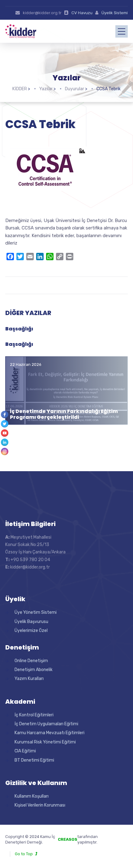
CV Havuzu (81, 12)
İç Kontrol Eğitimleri (34, 715)
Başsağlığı (19, 328)
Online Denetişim (31, 660)
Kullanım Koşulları (32, 796)
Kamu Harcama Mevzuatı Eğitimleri (49, 732)
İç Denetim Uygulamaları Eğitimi (46, 723)
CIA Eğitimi (25, 751)
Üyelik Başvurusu (31, 621)
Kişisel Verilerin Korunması (40, 805)
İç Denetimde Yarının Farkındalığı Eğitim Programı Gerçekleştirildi (64, 414)
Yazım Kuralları (29, 678)
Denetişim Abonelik (34, 669)
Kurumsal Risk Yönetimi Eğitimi (45, 742)
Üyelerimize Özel (31, 630)
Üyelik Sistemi (114, 12)
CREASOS (67, 839)
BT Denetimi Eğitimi (34, 760)
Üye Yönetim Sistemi (36, 612)
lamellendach (115, 842)
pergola (109, 836)
